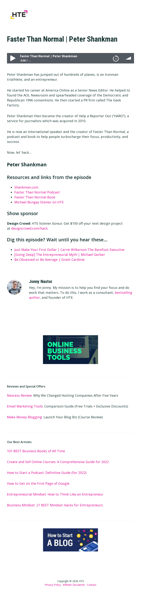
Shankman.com (26, 187)
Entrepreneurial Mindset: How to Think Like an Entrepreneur (55, 494)
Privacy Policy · (53, 584)
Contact (91, 584)
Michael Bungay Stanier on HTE (39, 202)
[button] (131, 10)
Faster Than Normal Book (34, 197)
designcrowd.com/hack (29, 228)
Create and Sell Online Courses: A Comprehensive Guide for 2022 (58, 462)
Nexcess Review (19, 395)
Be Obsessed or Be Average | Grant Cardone (49, 259)
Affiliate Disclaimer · (74, 584)
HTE (29, 14)
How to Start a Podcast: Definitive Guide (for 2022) (46, 472)
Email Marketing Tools (25, 406)
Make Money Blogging (24, 417)
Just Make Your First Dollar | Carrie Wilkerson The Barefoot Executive (69, 249)
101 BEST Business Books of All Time (36, 451)
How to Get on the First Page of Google (38, 483)
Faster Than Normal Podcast (37, 192)
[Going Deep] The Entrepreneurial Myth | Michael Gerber (59, 254)
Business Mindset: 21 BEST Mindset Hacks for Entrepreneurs (55, 505)
